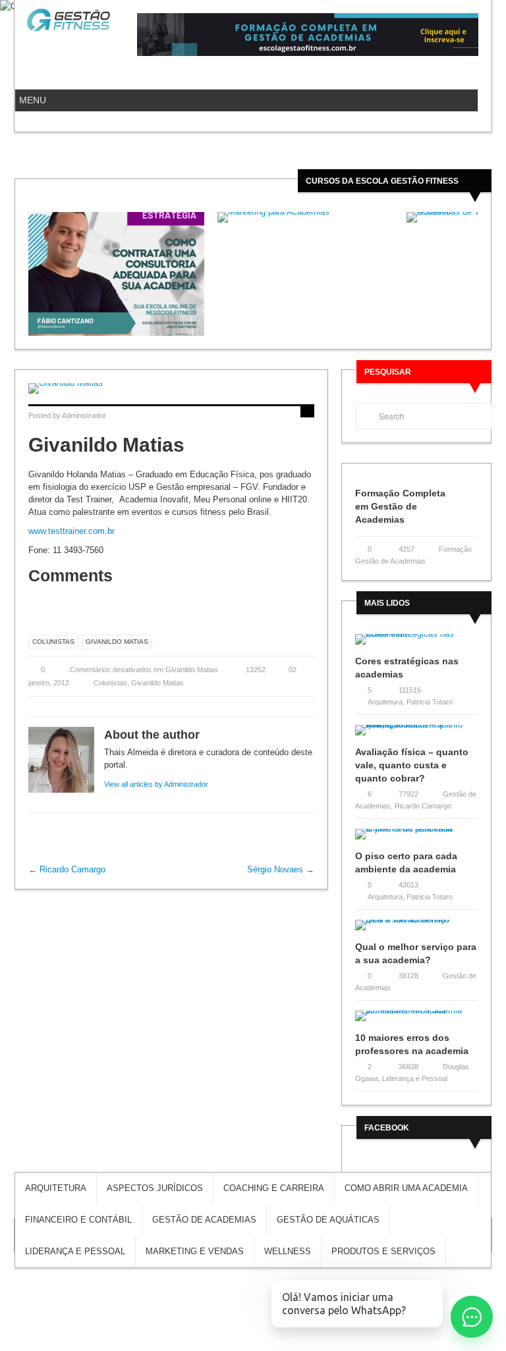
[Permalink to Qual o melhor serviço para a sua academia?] (416, 929)
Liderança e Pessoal (414, 1078)
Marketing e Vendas (195, 1251)
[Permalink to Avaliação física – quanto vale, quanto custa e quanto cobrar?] (416, 734)
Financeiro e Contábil (78, 1220)
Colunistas (53, 641)
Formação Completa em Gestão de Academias (400, 506)
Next (482, 274)
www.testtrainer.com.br (71, 531)
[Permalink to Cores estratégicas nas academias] (416, 644)
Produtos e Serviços (383, 1251)
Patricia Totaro (430, 702)
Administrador (84, 415)
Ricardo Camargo (66, 869)
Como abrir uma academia (406, 1188)
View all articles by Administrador (156, 784)
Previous (23, 274)
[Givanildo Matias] (171, 388)
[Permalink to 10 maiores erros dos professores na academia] (416, 1020)
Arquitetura (385, 702)
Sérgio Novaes (280, 869)
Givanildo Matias (117, 641)
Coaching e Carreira (273, 1188)
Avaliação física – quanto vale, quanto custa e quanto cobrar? (411, 765)
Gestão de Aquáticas (328, 1220)
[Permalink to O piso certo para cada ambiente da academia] (416, 838)
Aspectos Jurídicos (155, 1188)
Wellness (287, 1251)
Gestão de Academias (204, 1220)
